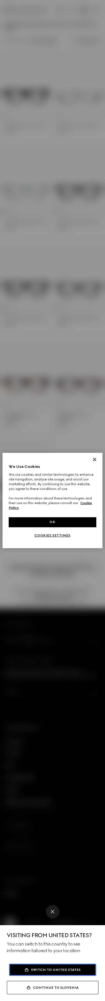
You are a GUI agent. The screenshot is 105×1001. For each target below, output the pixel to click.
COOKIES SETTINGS (52, 535)
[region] (52, 500)
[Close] (52, 911)
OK (52, 522)
